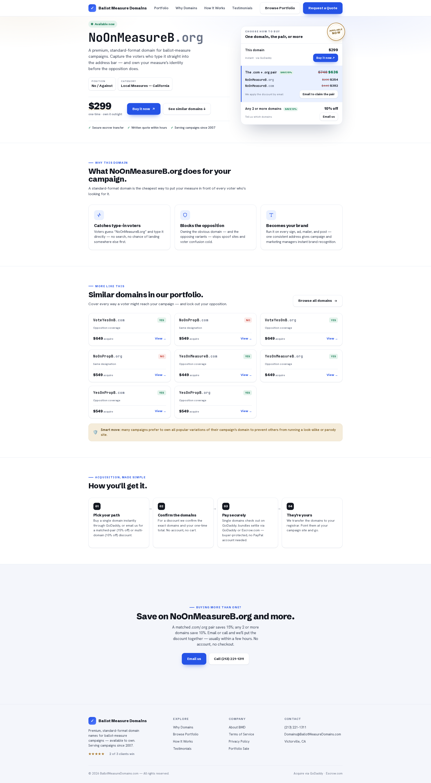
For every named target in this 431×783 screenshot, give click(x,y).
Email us (329, 116)
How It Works (214, 8)
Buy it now (141, 109)
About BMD (237, 727)
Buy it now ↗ (325, 58)
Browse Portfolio (280, 8)
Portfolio (161, 8)
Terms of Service (241, 734)
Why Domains (186, 8)
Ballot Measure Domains (123, 8)
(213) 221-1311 (295, 727)
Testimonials (242, 8)
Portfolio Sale (239, 748)
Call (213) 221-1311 (229, 659)
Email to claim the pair (319, 94)
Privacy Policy (239, 741)
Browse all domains (315, 300)
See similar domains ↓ (187, 109)
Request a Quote (322, 8)
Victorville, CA (295, 741)
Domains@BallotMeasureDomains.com (312, 734)
